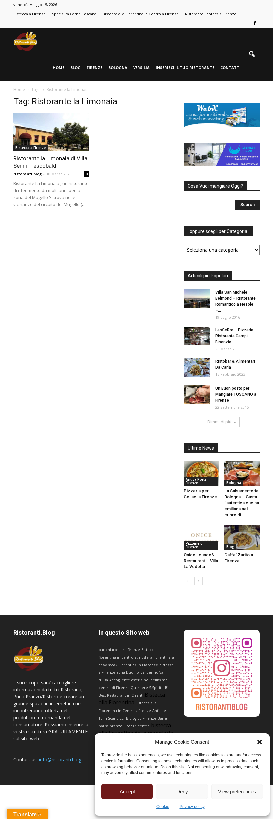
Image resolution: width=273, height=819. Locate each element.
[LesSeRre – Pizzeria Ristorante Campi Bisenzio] (197, 336)
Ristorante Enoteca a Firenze (210, 13)
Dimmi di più (219, 422)
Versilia (141, 67)
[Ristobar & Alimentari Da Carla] (197, 367)
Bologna (117, 67)
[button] (259, 742)
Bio (168, 687)
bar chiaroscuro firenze (119, 649)
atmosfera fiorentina (153, 657)
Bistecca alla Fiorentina (132, 698)
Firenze (94, 67)
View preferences (237, 791)
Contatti (230, 67)
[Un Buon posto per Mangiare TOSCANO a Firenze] (197, 394)
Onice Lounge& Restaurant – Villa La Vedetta (201, 560)
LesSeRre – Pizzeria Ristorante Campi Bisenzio (234, 336)
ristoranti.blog (27, 173)
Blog (75, 67)
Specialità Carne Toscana (74, 13)
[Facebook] (255, 23)
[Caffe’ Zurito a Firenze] (242, 537)
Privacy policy (192, 806)
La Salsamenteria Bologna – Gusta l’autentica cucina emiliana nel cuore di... (241, 502)
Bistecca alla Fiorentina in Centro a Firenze (141, 13)
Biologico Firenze (141, 718)
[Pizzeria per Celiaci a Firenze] (201, 473)
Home (58, 67)
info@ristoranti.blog (60, 759)
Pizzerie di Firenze (195, 545)
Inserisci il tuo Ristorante (185, 67)
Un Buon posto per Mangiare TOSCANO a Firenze (235, 394)
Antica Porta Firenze (196, 481)
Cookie (162, 806)
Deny (182, 791)
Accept (127, 791)
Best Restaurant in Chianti (121, 695)
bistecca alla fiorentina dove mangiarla (136, 729)
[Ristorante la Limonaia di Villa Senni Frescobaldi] (51, 132)
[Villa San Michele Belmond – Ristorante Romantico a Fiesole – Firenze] (197, 298)
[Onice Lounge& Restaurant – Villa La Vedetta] (201, 537)
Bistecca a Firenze (29, 13)
